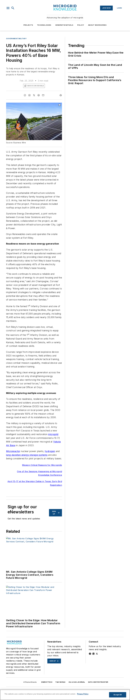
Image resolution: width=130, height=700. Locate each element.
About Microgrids (97, 25)
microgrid (53, 434)
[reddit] (38, 95)
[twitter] (34, 95)
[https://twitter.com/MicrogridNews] (97, 653)
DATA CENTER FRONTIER (98, 682)
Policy (80, 25)
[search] (13, 8)
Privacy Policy (82, 694)
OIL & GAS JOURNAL (77, 682)
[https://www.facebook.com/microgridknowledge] (90, 653)
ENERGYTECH (46, 682)
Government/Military (16, 39)
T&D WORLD (60, 682)
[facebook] (25, 95)
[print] (60, 95)
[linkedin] (29, 95)
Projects (28, 25)
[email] (43, 95)
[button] (8, 8)
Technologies (44, 25)
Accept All (117, 695)
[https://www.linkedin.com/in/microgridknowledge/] (93, 653)
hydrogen (50, 451)
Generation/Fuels (64, 25)
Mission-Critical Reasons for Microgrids (42, 465)
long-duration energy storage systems (26, 455)
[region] (65, 695)
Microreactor (13, 451)
